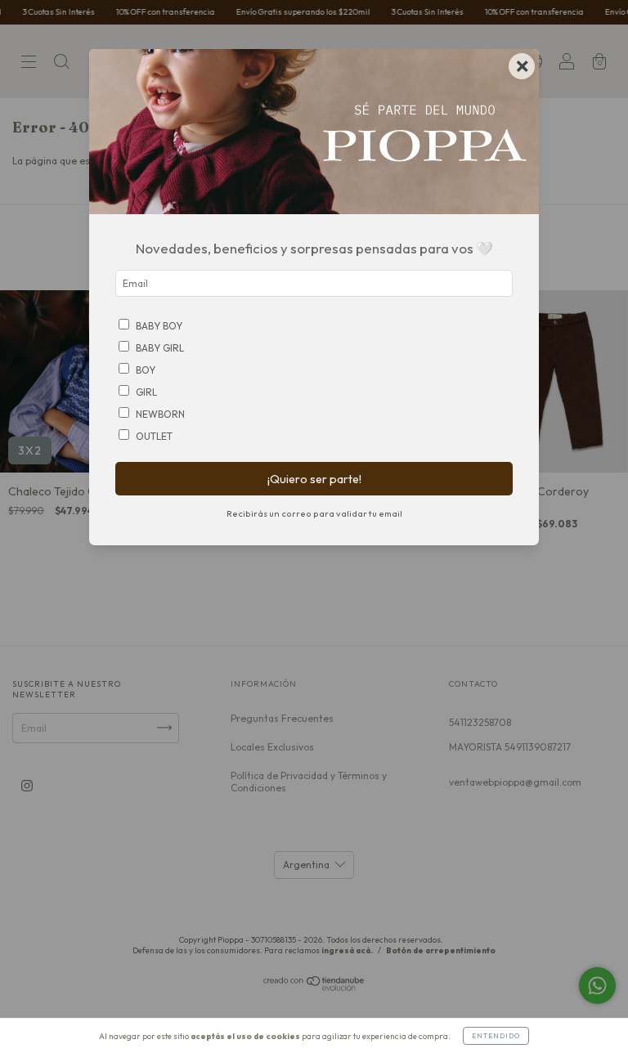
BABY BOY (159, 326)
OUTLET (154, 436)
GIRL (146, 392)
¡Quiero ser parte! (314, 479)
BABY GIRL (160, 348)
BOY (145, 370)
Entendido (496, 1036)
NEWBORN (160, 414)
